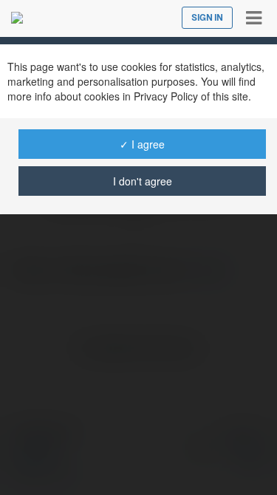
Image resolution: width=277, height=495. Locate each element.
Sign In (207, 18)
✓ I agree (142, 144)
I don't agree (142, 181)
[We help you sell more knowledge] (17, 18)
